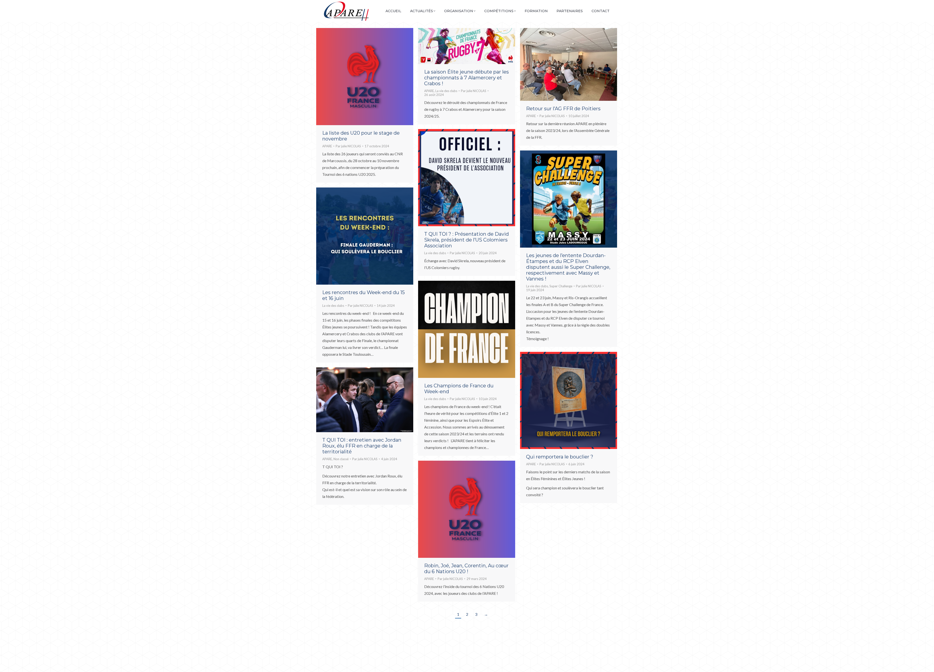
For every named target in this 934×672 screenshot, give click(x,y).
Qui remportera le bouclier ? (559, 457)
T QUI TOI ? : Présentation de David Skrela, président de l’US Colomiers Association (466, 240)
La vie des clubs (446, 91)
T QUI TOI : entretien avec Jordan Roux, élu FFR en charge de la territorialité (361, 446)
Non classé (341, 459)
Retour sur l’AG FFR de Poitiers (563, 109)
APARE (327, 146)
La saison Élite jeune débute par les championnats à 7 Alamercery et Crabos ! (466, 77)
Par (348, 146)
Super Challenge (560, 286)
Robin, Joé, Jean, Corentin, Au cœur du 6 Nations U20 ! (466, 568)
